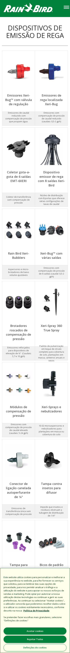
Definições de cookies (35, 647)
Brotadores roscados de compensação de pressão (18, 332)
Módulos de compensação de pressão (18, 411)
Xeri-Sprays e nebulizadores (51, 409)
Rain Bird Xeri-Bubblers (18, 255)
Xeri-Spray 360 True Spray (51, 328)
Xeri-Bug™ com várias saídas (51, 255)
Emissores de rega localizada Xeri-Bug (51, 99)
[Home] (31, 8)
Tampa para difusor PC (19, 567)
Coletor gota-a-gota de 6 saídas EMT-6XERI (18, 176)
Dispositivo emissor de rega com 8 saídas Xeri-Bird (51, 178)
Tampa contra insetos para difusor (51, 488)
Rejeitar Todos (35, 639)
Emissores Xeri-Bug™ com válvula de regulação (18, 99)
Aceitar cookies (35, 631)
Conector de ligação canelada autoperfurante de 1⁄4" (18, 490)
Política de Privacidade (36, 610)
